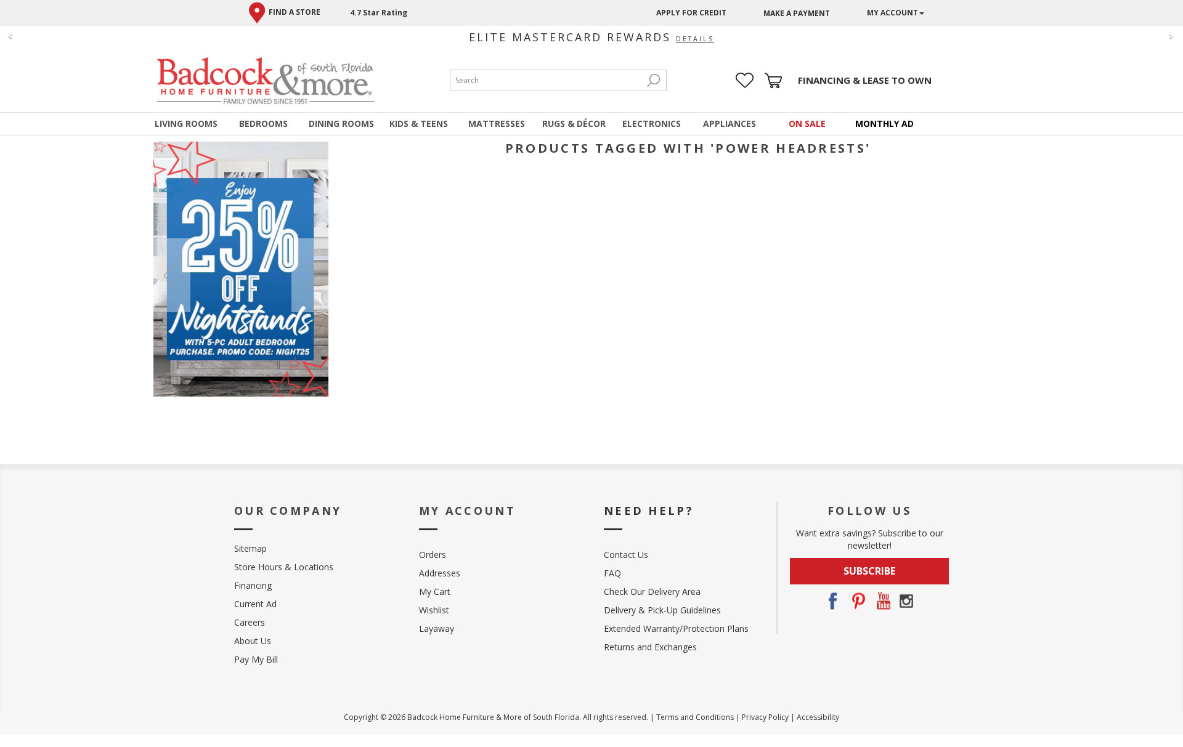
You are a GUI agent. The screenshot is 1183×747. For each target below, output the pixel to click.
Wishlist (434, 610)
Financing (253, 585)
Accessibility (818, 717)
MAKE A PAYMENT (796, 13)
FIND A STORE (294, 12)
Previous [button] (171, 275)
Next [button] (309, 275)
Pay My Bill (256, 659)
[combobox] (545, 80)
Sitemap (250, 548)
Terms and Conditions (695, 717)
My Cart (434, 591)
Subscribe (869, 571)
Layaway (436, 628)
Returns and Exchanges (650, 647)
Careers (249, 622)
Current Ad (255, 604)
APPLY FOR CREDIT (691, 12)
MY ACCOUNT (892, 12)
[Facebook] (832, 601)
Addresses (439, 573)
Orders (432, 554)
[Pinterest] (857, 601)
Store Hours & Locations (283, 567)
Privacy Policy (765, 717)
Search (653, 80)
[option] (241, 269)
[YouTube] (881, 601)
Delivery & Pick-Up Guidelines (662, 610)
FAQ (612, 573)
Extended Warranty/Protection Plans (676, 628)
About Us (252, 641)
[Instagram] (906, 601)
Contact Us (626, 554)
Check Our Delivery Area (652, 591)
